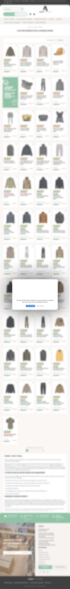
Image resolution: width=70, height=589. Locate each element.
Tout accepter (30, 306)
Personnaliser (40, 306)
